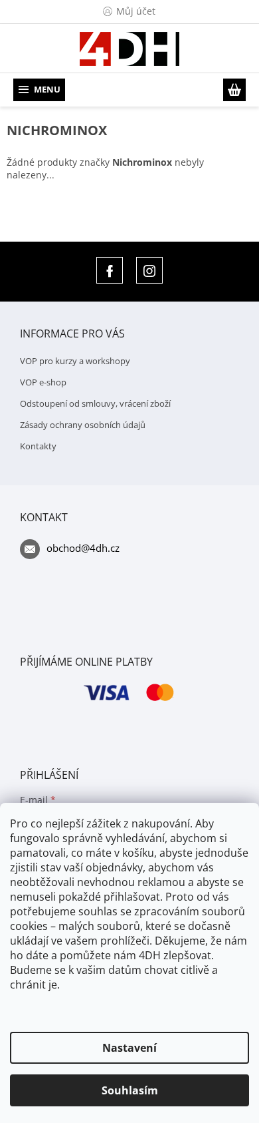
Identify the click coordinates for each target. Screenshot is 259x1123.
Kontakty (38, 446)
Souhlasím (130, 1090)
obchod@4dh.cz (83, 548)
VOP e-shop (43, 382)
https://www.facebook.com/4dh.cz (109, 270)
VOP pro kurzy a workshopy (75, 361)
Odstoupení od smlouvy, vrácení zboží (95, 403)
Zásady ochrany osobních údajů (82, 425)
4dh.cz (149, 270)
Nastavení (129, 1047)
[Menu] (39, 90)
